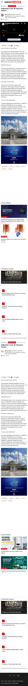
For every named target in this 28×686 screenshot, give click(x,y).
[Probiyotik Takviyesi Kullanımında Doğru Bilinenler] (14, 303)
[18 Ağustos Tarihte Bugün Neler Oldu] (14, 329)
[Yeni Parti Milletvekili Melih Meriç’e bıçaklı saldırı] (14, 316)
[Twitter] (14, 675)
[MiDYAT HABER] (13, 2)
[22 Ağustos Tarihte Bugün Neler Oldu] (14, 277)
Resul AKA (7, 14)
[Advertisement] (14, 186)
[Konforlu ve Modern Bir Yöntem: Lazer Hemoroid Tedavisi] (14, 233)
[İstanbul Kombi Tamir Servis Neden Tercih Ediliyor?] (14, 546)
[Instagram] (18, 675)
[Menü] (2, 2)
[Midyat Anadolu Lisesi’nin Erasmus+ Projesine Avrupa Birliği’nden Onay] (14, 290)
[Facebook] (9, 675)
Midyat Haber (8, 350)
